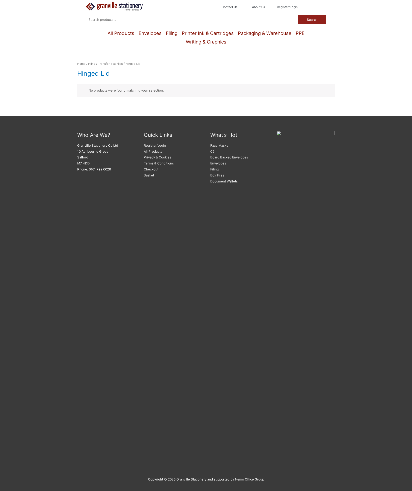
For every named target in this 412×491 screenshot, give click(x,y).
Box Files (217, 175)
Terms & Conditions (159, 163)
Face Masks (219, 145)
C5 (212, 151)
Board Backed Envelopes (229, 157)
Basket (149, 175)
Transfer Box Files (110, 63)
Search (312, 20)
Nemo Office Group (249, 479)
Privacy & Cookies (157, 157)
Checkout (151, 169)
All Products (121, 33)
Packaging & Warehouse (264, 33)
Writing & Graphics (206, 42)
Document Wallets (224, 181)
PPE (300, 33)
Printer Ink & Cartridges (208, 33)
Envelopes (150, 33)
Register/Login (155, 145)
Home (81, 63)
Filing (171, 33)
